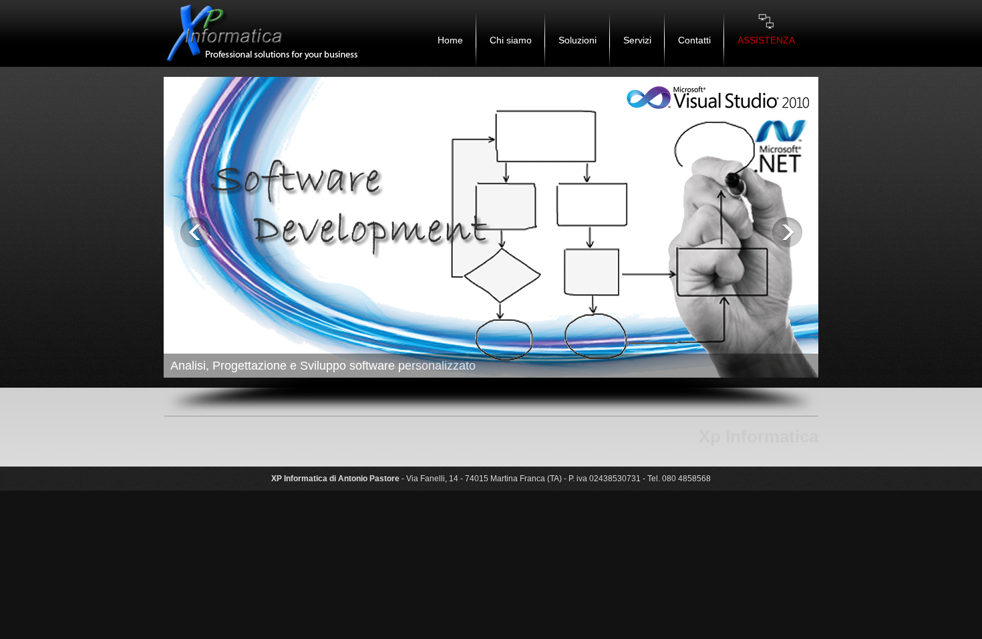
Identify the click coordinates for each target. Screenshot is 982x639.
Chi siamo (511, 40)
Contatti (694, 40)
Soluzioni (577, 40)
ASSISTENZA (766, 40)
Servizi (637, 40)
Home (450, 40)
